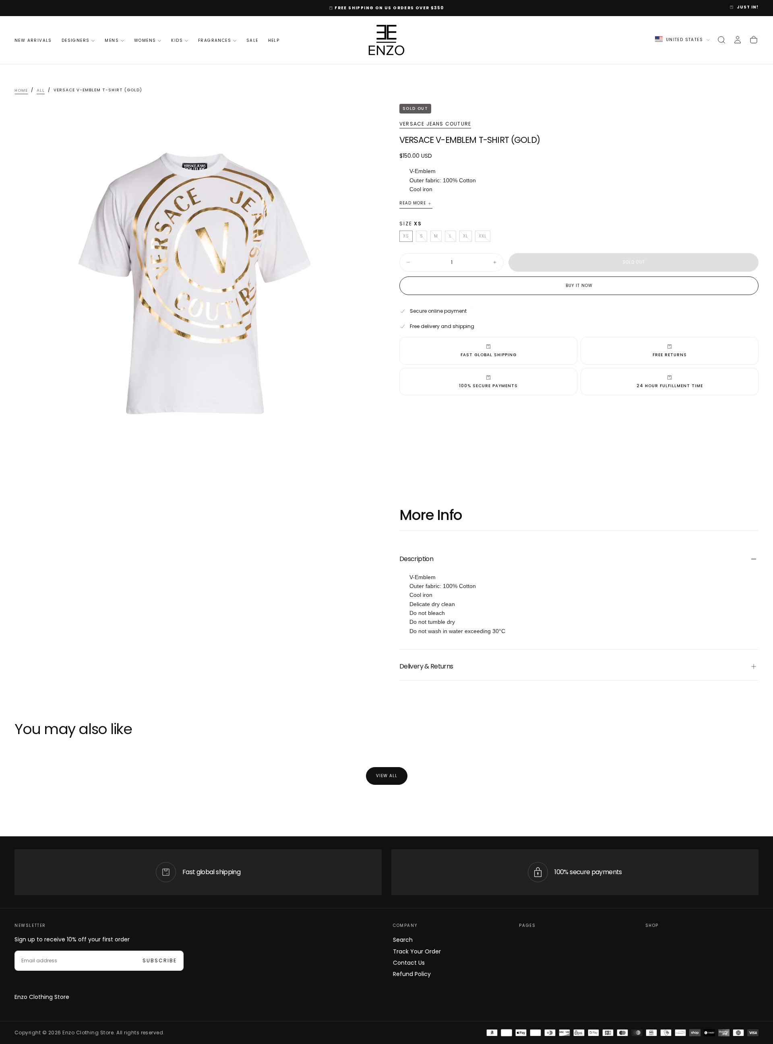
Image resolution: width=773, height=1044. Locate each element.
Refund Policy (412, 974)
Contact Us (409, 963)
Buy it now (579, 286)
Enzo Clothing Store (41, 997)
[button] (721, 39)
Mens (112, 40)
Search (403, 940)
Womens (145, 40)
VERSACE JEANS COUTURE (435, 124)
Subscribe (160, 960)
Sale (252, 40)
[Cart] (754, 39)
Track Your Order (417, 951)
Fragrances (214, 40)
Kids (177, 40)
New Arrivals (33, 40)
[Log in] (737, 39)
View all (386, 776)
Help (274, 40)
